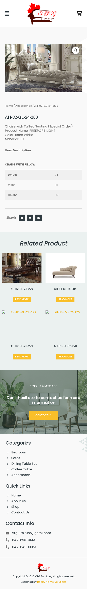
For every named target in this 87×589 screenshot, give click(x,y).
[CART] (79, 13)
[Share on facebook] (22, 218)
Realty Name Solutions (51, 582)
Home (9, 106)
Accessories (23, 106)
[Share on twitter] (30, 218)
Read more (22, 299)
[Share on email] (38, 218)
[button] (75, 50)
